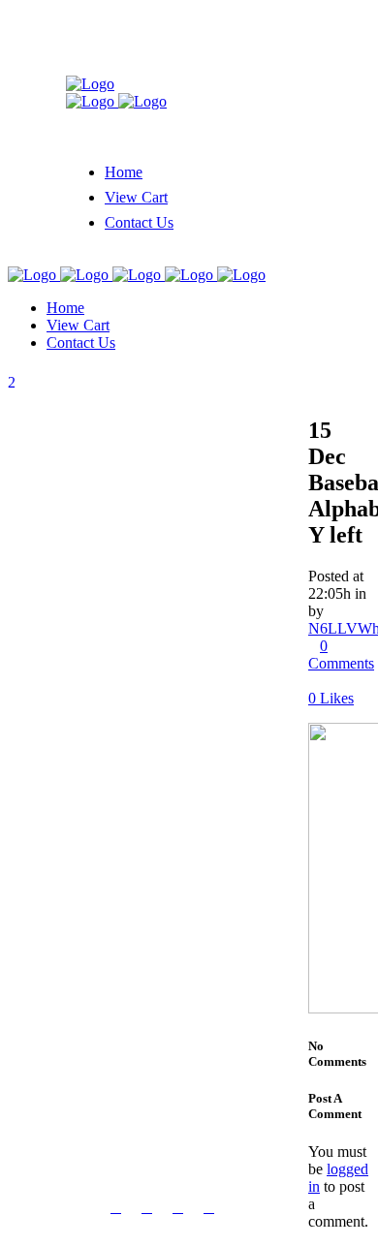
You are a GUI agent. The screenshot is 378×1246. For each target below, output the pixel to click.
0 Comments (341, 654)
